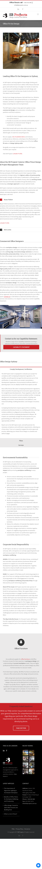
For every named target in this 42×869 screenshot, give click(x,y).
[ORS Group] (25, 759)
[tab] (21, 369)
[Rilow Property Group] (31, 771)
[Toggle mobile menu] (38, 14)
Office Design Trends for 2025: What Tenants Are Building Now (11, 807)
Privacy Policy (19, 829)
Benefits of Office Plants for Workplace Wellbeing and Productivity (11, 799)
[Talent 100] (25, 753)
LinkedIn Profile (17, 154)
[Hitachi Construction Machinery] (25, 765)
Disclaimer (27, 829)
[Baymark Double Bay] (25, 771)
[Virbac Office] (31, 759)
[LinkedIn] (3, 750)
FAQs (13, 829)
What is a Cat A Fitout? (10, 814)
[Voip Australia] (31, 753)
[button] (21, 200)
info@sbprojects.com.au (21, 5)
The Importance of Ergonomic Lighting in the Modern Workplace (10, 790)
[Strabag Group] (31, 765)
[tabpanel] (21, 404)
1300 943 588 (27, 2)
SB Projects (20, 832)
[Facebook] (6, 750)
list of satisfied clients (19, 137)
